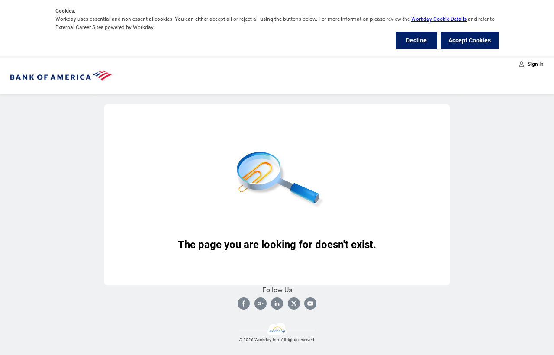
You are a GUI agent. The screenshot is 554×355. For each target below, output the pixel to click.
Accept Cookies (469, 40)
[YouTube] (310, 303)
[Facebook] (244, 303)
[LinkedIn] (277, 303)
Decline (416, 40)
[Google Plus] (260, 303)
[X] (294, 303)
